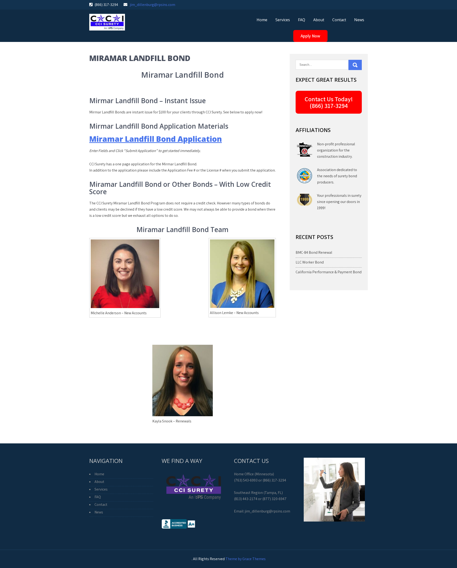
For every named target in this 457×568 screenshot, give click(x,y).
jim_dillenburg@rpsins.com (152, 4)
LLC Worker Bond (310, 262)
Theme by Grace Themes (245, 558)
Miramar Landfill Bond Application (155, 139)
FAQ (301, 19)
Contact (339, 19)
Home (262, 19)
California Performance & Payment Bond (329, 271)
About (318, 19)
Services (282, 19)
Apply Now (310, 36)
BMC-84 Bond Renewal (314, 252)
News (359, 19)
